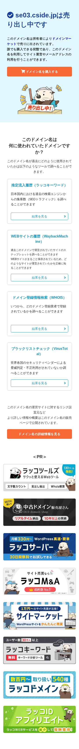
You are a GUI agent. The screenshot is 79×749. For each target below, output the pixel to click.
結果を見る (39, 216)
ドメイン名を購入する (42, 71)
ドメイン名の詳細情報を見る (39, 434)
